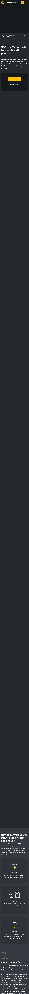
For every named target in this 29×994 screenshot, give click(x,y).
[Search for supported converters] (22, 2)
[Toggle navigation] (26, 2)
